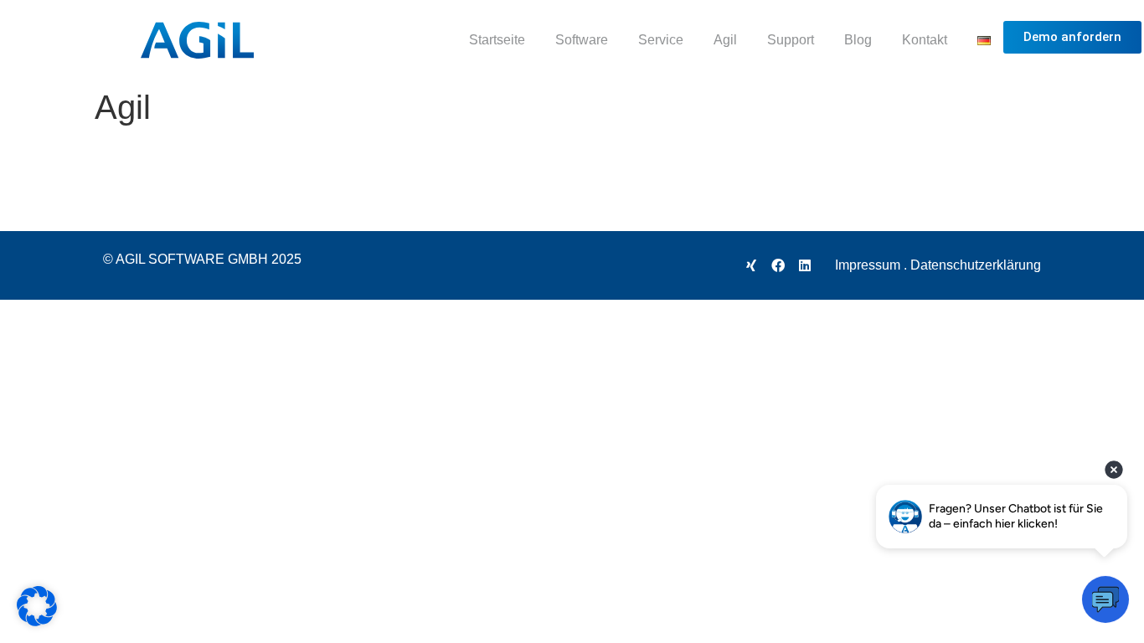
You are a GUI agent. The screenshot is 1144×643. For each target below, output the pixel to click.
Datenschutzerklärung (975, 265)
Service (660, 40)
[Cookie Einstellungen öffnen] (37, 620)
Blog (858, 40)
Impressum (867, 265)
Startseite (497, 40)
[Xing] (751, 265)
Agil (725, 40)
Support (790, 40)
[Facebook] (778, 265)
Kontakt (924, 40)
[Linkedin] (804, 265)
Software (581, 40)
